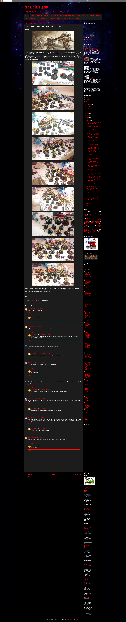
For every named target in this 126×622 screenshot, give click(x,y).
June (88, 115)
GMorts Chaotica (86, 333)
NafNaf (29, 437)
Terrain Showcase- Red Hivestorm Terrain (87, 327)
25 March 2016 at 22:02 (39, 362)
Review (94, 230)
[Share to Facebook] (46, 300)
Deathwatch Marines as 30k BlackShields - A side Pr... (93, 134)
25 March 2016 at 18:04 (38, 308)
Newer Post (28, 474)
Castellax (92, 216)
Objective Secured (87, 389)
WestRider (30, 380)
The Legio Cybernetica (31, 18)
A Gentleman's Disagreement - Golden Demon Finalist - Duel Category (91, 86)
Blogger (76, 619)
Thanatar (96, 231)
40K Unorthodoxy (88, 304)
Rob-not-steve (34, 317)
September (89, 109)
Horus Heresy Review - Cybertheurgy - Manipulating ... (94, 162)
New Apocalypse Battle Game (87, 384)
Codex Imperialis (87, 405)
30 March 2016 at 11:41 (44, 334)
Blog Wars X (92, 214)
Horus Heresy (89, 225)
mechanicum (43, 302)
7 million (86, 283)
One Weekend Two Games (87, 527)
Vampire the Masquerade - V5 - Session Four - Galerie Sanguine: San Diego (87, 337)
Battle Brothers (86, 419)
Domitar (93, 221)
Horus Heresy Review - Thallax (93, 196)
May (88, 117)
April (88, 118)
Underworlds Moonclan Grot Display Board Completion (88, 392)
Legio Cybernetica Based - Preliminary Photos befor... (93, 137)
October (89, 108)
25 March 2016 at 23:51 (38, 380)
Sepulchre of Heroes (87, 313)
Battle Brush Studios (87, 495)
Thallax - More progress (92, 186)
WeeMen (86, 292)
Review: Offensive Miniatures (86, 492)
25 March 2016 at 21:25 (40, 344)
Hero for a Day (89, 223)
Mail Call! (87, 597)
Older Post (78, 474)
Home (26, 15)
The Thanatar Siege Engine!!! (93, 182)
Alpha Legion (95, 211)
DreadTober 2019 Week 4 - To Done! (87, 376)
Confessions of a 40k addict (88, 282)
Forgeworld (98, 222)
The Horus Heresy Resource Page (40, 15)
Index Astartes (86, 398)
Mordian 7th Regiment (87, 374)
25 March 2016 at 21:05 (36, 326)
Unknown (30, 308)
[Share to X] (45, 300)
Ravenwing (86, 230)
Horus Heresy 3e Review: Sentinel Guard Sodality (88, 276)
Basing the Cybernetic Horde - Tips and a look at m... (93, 142)
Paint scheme (95, 229)
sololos (67, 619)
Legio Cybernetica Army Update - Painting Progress (94, 174)
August (88, 111)
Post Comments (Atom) (36, 476)
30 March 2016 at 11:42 (44, 389)
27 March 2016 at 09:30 (37, 437)
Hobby (97, 223)
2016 (87, 103)
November (89, 106)
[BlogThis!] (44, 300)
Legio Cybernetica (36, 302)
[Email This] (42, 300)
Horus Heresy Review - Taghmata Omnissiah (88, 15)
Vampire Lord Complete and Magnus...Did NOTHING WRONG (95, 48)
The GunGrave (31, 344)
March (88, 120)
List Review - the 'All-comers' (88, 357)
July (88, 113)
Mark (29, 326)
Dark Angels (91, 218)
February (89, 201)
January (89, 203)
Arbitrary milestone (88, 213)
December (89, 104)
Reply (29, 312)
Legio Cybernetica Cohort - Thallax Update (92, 145)
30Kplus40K (36, 7)
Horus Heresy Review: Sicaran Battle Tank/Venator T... (93, 159)
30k (85, 211)
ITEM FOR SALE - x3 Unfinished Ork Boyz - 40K (88, 368)
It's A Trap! (87, 289)
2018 (87, 99)
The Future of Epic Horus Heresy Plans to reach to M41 (88, 349)
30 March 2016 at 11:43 (44, 428)
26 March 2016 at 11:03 (40, 417)
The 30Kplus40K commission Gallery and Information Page (55, 18)
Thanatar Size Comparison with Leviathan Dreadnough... (94, 177)
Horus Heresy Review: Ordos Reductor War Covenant (93, 184)
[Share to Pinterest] (47, 300)
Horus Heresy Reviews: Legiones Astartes (62, 15)
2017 (87, 101)
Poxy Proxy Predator (87, 287)
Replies (31, 314)
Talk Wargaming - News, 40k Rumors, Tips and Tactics (87, 363)
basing (29, 302)
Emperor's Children (88, 222)
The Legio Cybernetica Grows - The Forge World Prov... (93, 126)
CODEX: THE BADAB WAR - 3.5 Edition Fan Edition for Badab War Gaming (88, 317)
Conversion (98, 216)
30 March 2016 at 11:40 (44, 317)
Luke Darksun (31, 398)
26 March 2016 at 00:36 (40, 398)
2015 (87, 205)
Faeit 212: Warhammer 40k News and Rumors (88, 345)
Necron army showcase (87, 407)
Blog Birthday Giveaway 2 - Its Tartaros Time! (95, 67)
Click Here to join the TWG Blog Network (88, 487)
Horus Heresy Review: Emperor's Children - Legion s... (94, 128)
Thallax (91, 231)
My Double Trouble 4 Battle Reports (87, 414)
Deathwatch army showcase (88, 400)
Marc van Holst (31, 417)
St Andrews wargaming (87, 324)
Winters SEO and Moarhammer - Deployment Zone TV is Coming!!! (95, 76)
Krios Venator (93, 226)
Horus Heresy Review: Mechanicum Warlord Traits (93, 148)
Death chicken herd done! (87, 581)
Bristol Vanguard (93, 215)
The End (91, 57)
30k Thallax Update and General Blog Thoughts (94, 189)
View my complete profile (90, 41)
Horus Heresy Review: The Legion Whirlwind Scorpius (93, 151)
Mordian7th (30, 362)
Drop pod (98, 221)
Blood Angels (77, 18)
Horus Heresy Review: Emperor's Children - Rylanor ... (94, 123)
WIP (100, 231)
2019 (87, 97)
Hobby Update (88, 420)
